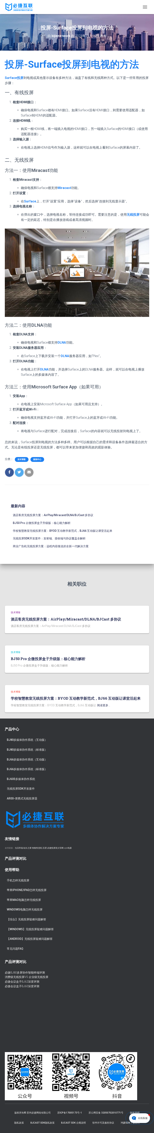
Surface (30, 201)
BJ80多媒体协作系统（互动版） (27, 739)
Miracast (64, 188)
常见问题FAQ (15, 948)
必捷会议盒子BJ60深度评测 (22, 986)
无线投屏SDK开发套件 (21, 788)
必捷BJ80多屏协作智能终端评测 (25, 972)
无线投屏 (133, 214)
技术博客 (22, 459)
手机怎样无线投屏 (18, 880)
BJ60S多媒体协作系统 (21, 779)
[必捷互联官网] (20, 7)
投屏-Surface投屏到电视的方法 (72, 64)
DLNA (62, 342)
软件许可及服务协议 (103, 1122)
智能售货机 (37, 848)
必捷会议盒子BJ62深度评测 (22, 981)
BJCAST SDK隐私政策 (42, 1122)
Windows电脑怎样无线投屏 (25, 909)
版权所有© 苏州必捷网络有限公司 (32, 1112)
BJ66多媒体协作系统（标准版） (27, 769)
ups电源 (68, 848)
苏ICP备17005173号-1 (69, 1112)
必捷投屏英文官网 (55, 848)
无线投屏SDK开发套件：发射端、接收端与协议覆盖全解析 (49, 538)
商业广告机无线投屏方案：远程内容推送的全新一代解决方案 (51, 546)
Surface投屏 (14, 78)
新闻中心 (37, 459)
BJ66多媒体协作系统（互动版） (27, 759)
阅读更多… (103, 705)
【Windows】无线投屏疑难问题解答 (30, 929)
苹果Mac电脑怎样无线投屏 (24, 899)
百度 (45, 848)
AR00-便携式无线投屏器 (22, 798)
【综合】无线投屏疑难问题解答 (26, 919)
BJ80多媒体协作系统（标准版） (27, 749)
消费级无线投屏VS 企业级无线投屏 (26, 977)
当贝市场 (19, 848)
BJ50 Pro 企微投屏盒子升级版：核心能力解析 (42, 523)
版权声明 (135, 1112)
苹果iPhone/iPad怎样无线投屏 (27, 890)
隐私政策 (19, 1122)
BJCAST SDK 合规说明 (73, 1122)
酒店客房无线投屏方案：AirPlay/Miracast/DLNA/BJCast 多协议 (53, 515)
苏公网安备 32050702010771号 (106, 1112)
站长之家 (27, 848)
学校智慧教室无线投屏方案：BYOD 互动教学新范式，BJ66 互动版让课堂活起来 (62, 530)
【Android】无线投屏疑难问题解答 (30, 938)
